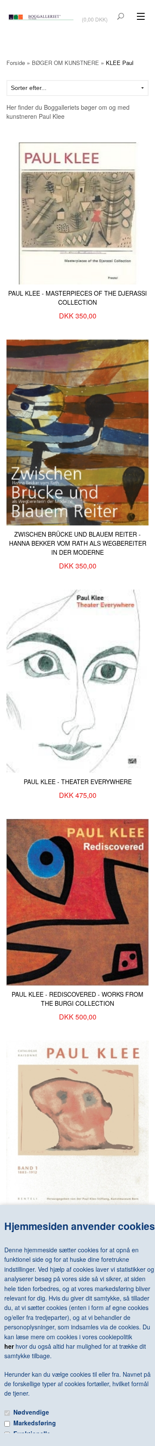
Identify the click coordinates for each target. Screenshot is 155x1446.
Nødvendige (31, 1412)
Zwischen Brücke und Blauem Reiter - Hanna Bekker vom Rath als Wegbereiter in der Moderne (77, 543)
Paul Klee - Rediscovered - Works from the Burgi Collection (77, 998)
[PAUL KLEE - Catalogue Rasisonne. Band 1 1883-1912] (77, 1124)
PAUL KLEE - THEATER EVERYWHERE (78, 781)
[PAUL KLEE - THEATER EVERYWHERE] (77, 680)
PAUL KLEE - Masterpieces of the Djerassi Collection (77, 297)
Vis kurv (96, 13)
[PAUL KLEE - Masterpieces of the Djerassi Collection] (77, 212)
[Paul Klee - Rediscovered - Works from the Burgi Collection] (77, 901)
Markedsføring (34, 1422)
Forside (15, 63)
